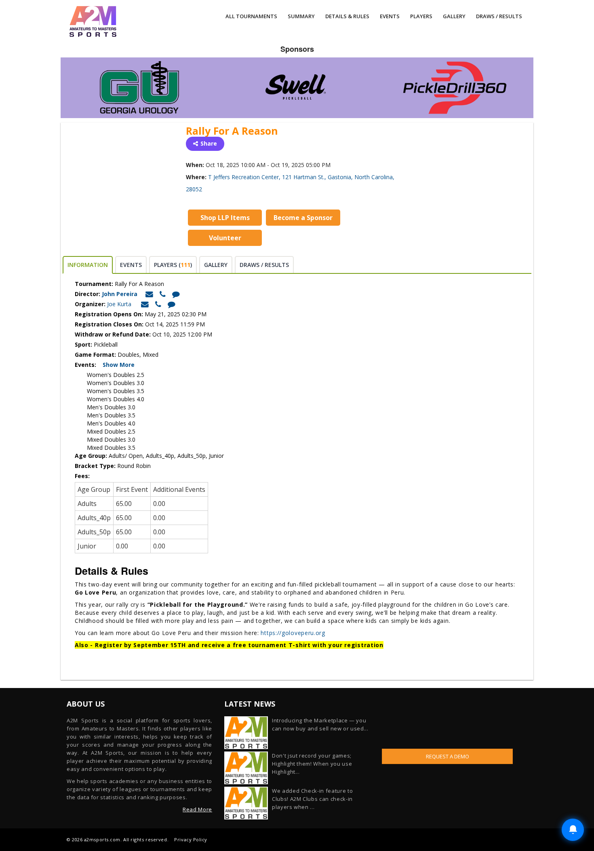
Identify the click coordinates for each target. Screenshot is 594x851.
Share (208, 143)
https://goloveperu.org (293, 633)
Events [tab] (131, 265)
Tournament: (94, 284)
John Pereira (120, 294)
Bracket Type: (96, 466)
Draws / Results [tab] (264, 265)
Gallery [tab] (215, 265)
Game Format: (95, 354)
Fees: (83, 476)
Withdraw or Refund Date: (113, 334)
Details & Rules (347, 16)
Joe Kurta (119, 304)
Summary (301, 16)
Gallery (454, 16)
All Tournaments (251, 16)
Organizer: (90, 304)
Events (390, 16)
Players (421, 16)
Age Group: (91, 455)
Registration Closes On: (109, 324)
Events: (88, 364)
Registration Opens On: (109, 314)
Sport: (83, 344)
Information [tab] (87, 265)
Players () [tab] (173, 265)
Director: (87, 294)
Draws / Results (499, 16)
